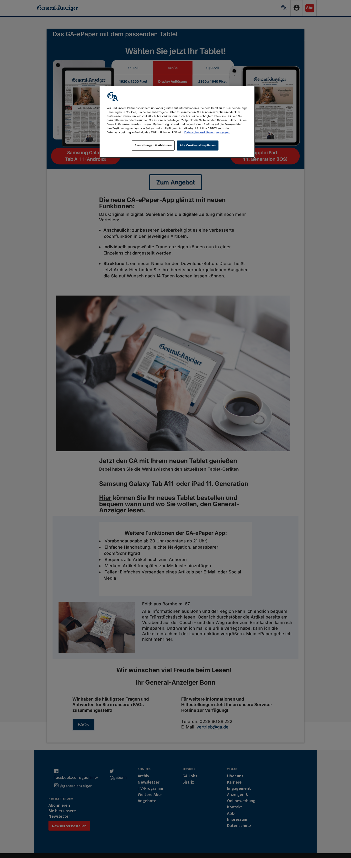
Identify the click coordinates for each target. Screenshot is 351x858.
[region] (177, 122)
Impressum (223, 132)
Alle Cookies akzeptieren (198, 145)
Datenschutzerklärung (199, 132)
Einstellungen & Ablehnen (153, 145)
